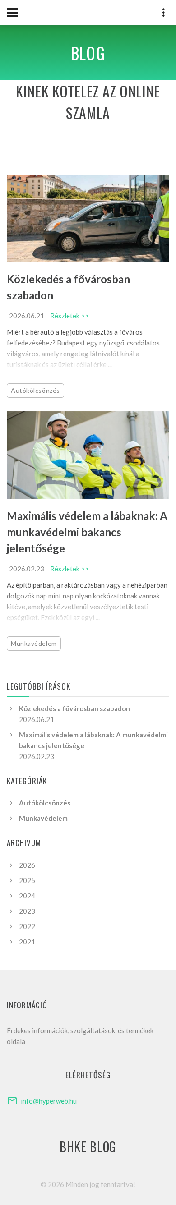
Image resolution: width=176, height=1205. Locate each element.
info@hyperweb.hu (49, 1101)
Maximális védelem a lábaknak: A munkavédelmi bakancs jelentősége (87, 532)
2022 (27, 926)
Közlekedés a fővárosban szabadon (74, 708)
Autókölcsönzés (35, 390)
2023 (27, 911)
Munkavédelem (34, 643)
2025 (27, 880)
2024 (27, 896)
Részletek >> (69, 316)
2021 (27, 942)
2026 (27, 865)
